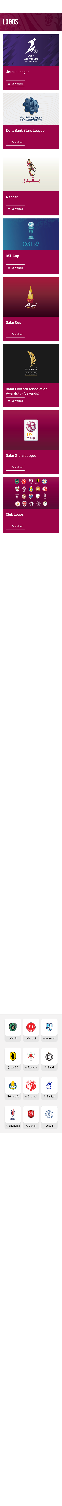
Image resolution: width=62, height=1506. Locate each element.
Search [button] (48, 6)
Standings (9, 1175)
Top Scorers (10, 1181)
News (6, 1365)
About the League (14, 1192)
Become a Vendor (13, 1436)
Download (17, 83)
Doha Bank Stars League (18, 1164)
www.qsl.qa (35, 1493)
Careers (8, 1424)
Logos (7, 1393)
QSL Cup (8, 1310)
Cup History (10, 1284)
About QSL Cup (12, 1338)
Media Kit (9, 1381)
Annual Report (12, 1430)
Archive (8, 1186)
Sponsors (9, 1215)
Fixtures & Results (14, 1170)
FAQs (6, 1467)
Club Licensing (12, 1441)
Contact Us (10, 1462)
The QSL (8, 1408)
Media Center (11, 1387)
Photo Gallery (11, 1370)
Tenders (8, 1419)
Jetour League (12, 1230)
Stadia (7, 1209)
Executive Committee (16, 1413)
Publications (11, 1447)
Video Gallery (11, 1376)
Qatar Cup (9, 1267)
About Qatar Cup (13, 1290)
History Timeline (13, 1198)
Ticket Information (14, 1203)
